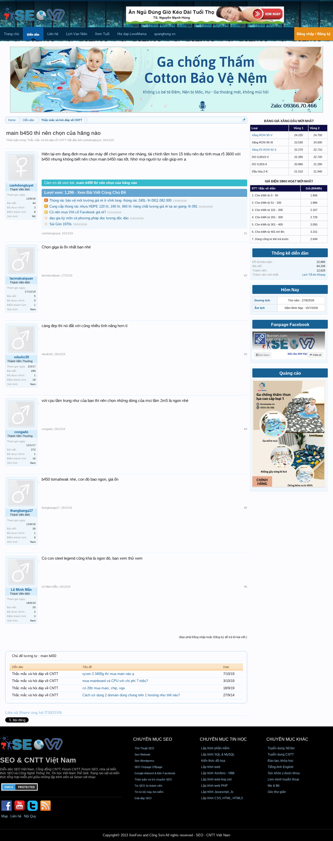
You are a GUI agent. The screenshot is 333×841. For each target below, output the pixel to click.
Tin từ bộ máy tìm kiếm (149, 791)
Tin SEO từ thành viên (148, 785)
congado (21, 432)
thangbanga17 (21, 511)
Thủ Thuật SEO (144, 748)
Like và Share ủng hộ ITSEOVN (33, 713)
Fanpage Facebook (290, 324)
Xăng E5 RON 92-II (264, 149)
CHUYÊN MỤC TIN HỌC (223, 739)
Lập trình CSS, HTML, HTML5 (222, 798)
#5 (245, 507)
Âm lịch (259, 307)
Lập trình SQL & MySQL (218, 754)
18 (34, 379)
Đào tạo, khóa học (280, 761)
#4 (245, 429)
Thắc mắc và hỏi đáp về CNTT (46, 140)
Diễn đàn (33, 34)
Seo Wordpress (144, 760)
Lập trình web (210, 767)
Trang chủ (11, 34)
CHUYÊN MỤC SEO (152, 739)
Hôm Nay (290, 290)
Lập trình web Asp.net (216, 779)
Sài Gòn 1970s (60, 224)
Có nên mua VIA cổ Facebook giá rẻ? (77, 212)
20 (34, 607)
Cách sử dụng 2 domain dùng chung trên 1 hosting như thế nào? (131, 695)
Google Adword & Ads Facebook (155, 773)
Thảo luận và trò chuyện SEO (153, 779)
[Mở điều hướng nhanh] (244, 120)
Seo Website (142, 754)
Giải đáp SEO (143, 798)
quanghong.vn (164, 34)
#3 (245, 354)
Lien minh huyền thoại (283, 779)
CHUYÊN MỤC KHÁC (287, 739)
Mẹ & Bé (274, 785)
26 (34, 528)
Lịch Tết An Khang (313, 274)
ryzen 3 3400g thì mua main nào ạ (108, 674)
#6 (245, 586)
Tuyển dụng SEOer (281, 748)
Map (4, 816)
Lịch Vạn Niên (76, 34)
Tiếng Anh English (280, 767)
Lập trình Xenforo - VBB (217, 773)
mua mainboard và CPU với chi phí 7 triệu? (115, 681)
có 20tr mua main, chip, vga (103, 688)
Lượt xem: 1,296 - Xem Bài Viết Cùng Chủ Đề (85, 192)
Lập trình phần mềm (215, 748)
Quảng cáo (290, 373)
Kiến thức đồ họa (213, 761)
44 (34, 203)
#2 (245, 275)
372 (33, 449)
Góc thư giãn (277, 792)
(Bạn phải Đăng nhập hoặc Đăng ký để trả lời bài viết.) (213, 637)
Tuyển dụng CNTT (281, 754)
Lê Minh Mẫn (21, 590)
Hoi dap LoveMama (131, 34)
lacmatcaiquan (21, 278)
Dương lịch (262, 300)
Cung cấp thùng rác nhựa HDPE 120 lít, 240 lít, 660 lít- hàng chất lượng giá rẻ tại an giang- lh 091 (123, 206)
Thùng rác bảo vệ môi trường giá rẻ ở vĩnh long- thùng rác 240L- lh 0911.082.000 (110, 200)
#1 (245, 233)
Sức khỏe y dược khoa (284, 773)
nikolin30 (21, 357)
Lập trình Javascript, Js (217, 792)
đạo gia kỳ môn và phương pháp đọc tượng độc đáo (89, 218)
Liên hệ (52, 34)
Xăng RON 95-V (262, 135)
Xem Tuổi (102, 34)
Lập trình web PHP (214, 785)
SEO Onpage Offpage (148, 767)
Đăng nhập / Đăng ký (313, 34)
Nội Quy (30, 816)
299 (33, 370)
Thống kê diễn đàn (290, 253)
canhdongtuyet (91, 140)
